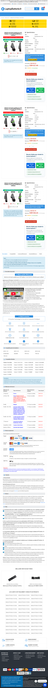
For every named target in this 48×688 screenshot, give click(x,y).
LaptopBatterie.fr (13, 8)
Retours (25, 3)
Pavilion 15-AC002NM (39, 362)
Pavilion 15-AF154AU (18, 369)
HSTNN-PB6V (6, 353)
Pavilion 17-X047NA (18, 372)
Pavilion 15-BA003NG (39, 369)
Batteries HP (7, 17)
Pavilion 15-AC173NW (18, 367)
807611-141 (6, 351)
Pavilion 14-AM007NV (29, 362)
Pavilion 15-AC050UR (18, 364)
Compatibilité (13, 254)
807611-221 (16, 351)
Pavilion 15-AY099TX (29, 369)
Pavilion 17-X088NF (28, 372)
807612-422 (37, 351)
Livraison (14, 3)
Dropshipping (28, 657)
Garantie (16, 490)
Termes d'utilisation (5, 659)
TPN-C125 (27, 353)
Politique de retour (17, 657)
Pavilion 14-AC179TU (18, 362)
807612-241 (27, 351)
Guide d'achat (16, 654)
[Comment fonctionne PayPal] (33, 669)
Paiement (20, 3)
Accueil (2, 17)
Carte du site (40, 657)
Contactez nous (42, 3)
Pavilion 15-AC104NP (29, 364)
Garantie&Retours (33, 254)
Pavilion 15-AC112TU (39, 364)
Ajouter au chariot (31, 74)
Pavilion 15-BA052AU (8, 372)
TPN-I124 (5, 356)
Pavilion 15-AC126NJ (8, 367)
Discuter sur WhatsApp (41, 90)
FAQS (40, 254)
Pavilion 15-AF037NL (39, 367)
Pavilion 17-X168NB (7, 374)
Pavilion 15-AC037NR (8, 364)
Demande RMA (16, 659)
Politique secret (5, 660)
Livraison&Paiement (22, 254)
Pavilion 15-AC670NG (29, 367)
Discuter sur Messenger (31, 90)
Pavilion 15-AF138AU (8, 369)
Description (4, 254)
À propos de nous (5, 656)
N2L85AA (16, 353)
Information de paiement (30, 656)
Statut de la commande (18, 656)
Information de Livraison (30, 654)
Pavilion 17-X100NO (39, 372)
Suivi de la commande (33, 3)
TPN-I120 (37, 353)
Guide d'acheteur (7, 3)
